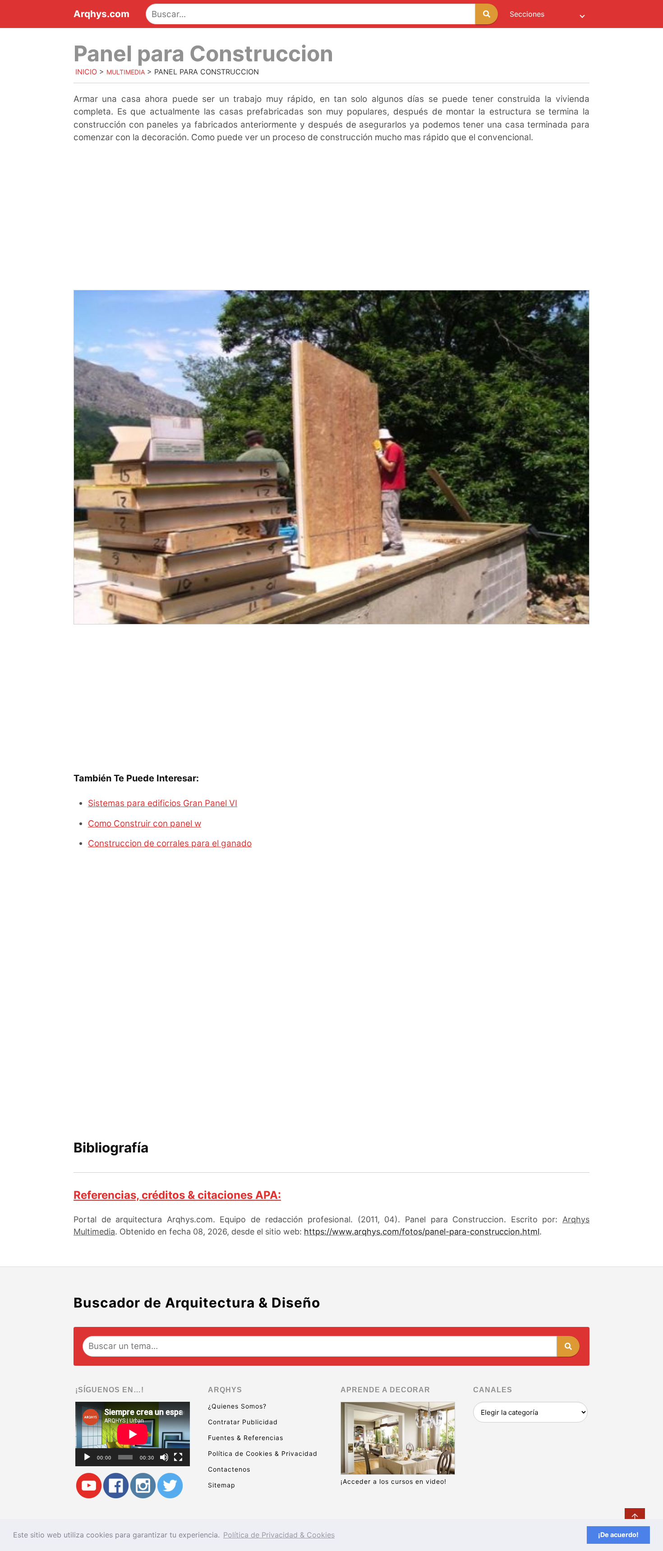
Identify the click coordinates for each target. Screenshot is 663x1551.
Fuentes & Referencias (245, 1437)
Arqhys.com (101, 14)
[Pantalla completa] (178, 1457)
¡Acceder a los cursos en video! (394, 1481)
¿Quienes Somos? (237, 1406)
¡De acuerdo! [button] (618, 1534)
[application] (132, 1434)
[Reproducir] (87, 1457)
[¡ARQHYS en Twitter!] (170, 1486)
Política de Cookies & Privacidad (263, 1453)
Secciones (527, 13)
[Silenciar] (164, 1457)
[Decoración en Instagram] (143, 1486)
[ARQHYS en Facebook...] (115, 1486)
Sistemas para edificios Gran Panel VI (162, 803)
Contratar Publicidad (243, 1422)
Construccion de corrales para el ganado (170, 843)
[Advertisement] (331, 218)
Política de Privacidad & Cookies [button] (279, 1534)
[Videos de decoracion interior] (88, 1486)
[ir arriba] (635, 1518)
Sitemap (221, 1485)
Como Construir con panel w (144, 823)
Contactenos (229, 1469)
